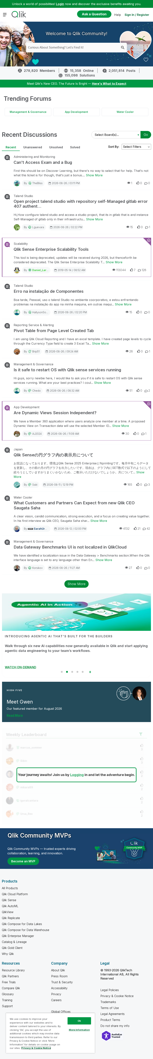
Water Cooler (125, 111)
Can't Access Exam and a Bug (43, 162)
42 (148, 528)
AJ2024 (37, 433)
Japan (18, 449)
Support (7, 1006)
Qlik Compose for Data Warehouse (25, 930)
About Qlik (58, 970)
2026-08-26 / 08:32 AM (64, 390)
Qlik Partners (10, 976)
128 (144, 270)
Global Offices (61, 1011)
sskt (34, 484)
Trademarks (108, 1002)
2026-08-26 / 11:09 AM (65, 433)
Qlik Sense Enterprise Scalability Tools (51, 249)
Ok (79, 1020)
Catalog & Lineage (14, 942)
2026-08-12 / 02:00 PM (72, 528)
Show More (94, 175)
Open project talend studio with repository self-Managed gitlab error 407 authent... (81, 204)
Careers (56, 1000)
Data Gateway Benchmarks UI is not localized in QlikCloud (70, 547)
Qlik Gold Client (12, 948)
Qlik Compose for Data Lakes (22, 924)
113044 (121, 270)
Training (7, 1000)
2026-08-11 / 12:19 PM (60, 484)
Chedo (36, 390)
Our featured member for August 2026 (34, 708)
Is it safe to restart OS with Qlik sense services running (67, 369)
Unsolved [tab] (56, 147)
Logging (77, 775)
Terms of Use (109, 1008)
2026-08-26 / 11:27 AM (66, 567)
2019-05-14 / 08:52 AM (71, 270)
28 (131, 351)
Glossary (8, 994)
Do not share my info (115, 1026)
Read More (15, 715)
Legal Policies (109, 990)
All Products (10, 888)
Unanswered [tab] (32, 147)
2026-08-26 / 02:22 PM (67, 227)
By (33, 183)
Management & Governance (28, 111)
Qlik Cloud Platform (15, 894)
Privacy (56, 994)
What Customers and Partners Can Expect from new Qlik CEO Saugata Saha (74, 505)
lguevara (38, 227)
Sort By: (113, 147)
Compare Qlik (11, 988)
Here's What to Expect (109, 83)
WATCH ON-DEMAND (20, 667)
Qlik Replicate (11, 918)
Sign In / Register (137, 15)
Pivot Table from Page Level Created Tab (54, 330)
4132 (126, 528)
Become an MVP (23, 861)
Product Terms (110, 1020)
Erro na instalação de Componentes (49, 291)
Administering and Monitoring (34, 157)
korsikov (37, 567)
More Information (79, 1029)
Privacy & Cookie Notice (117, 996)
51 (130, 390)
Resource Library (13, 970)
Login (60, 4)
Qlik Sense (9, 900)
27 (130, 568)
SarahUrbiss (42, 528)
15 (131, 227)
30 (127, 433)
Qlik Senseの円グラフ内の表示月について (53, 454)
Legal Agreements (112, 1014)
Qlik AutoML (10, 906)
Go (146, 135)
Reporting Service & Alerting (34, 325)
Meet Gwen (20, 702)
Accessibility (59, 988)
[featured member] (139, 693)
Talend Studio (23, 196)
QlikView (7, 912)
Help (117, 15)
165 (129, 484)
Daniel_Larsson (42, 270)
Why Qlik (8, 954)
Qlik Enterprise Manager (18, 936)
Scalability (21, 244)
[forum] (6, 157)
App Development (76, 111)
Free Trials (9, 982)
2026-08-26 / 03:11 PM (66, 183)
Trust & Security (62, 982)
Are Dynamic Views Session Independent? (55, 412)
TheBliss (37, 183)
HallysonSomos (41, 312)
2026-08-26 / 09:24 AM (63, 351)
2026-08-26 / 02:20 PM (72, 312)
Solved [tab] (75, 147)
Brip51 (36, 351)
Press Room (59, 976)
